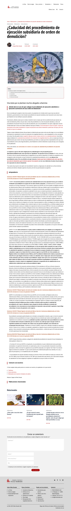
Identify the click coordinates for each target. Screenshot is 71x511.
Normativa (40, 497)
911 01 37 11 (60, 495)
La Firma (24, 4)
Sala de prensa (41, 501)
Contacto (61, 9)
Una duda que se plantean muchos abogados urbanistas (17, 90)
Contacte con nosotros (13, 95)
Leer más (9, 418)
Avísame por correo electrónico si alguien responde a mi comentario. (23, 467)
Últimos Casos (52, 9)
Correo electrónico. (12, 372)
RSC (57, 9)
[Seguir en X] (60, 480)
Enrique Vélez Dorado (17, 46)
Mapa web (42, 506)
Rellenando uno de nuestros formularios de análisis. (19, 374)
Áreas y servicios (39, 4)
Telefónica (10, 370)
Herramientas (48, 4)
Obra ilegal (25, 497)
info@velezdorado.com (57, 497)
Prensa (61, 4)
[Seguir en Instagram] (63, 480)
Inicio (8, 21)
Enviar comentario (35, 470)
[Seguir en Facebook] (57, 480)
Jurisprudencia (12, 93)
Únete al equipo (31, 4)
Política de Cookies (49, 506)
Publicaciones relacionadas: (14, 96)
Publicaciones (56, 4)
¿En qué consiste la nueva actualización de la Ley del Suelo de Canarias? (35, 414)
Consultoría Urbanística (28, 490)
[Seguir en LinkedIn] (55, 480)
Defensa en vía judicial (28, 495)
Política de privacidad (58, 506)
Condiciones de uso (60, 508)
